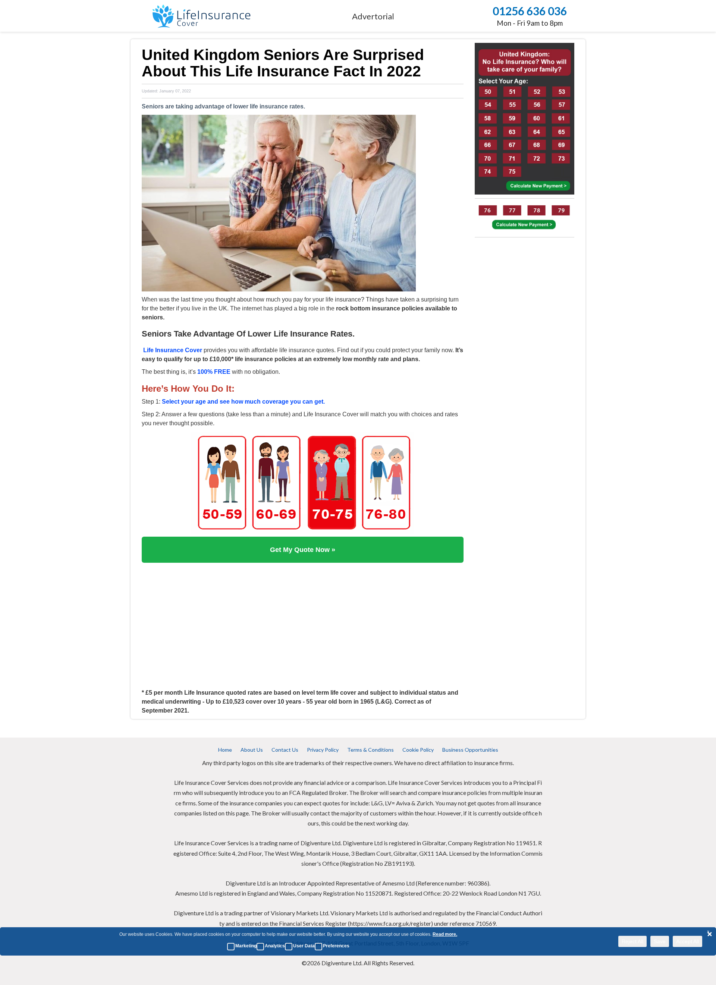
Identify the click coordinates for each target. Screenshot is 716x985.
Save (660, 941)
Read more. (445, 934)
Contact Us (284, 749)
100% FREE (213, 372)
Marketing (246, 945)
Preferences (336, 945)
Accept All (687, 941)
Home (225, 749)
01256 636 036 (530, 11)
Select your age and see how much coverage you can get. (243, 401)
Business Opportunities (470, 749)
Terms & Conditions (370, 749)
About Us (252, 749)
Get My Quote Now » (302, 549)
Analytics (275, 945)
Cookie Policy (418, 749)
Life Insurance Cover (172, 350)
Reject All (632, 941)
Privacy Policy (323, 749)
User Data (304, 945)
